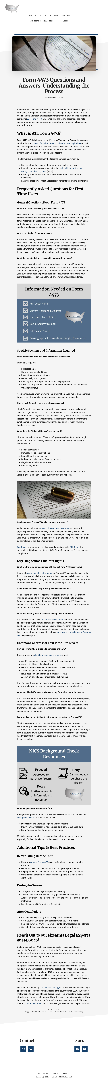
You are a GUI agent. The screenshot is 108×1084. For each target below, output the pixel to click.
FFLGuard (21, 8)
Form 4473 (52, 1012)
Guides (58, 1010)
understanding (78, 1012)
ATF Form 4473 (43, 1012)
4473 (36, 1012)
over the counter (62, 1012)
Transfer (70, 1012)
